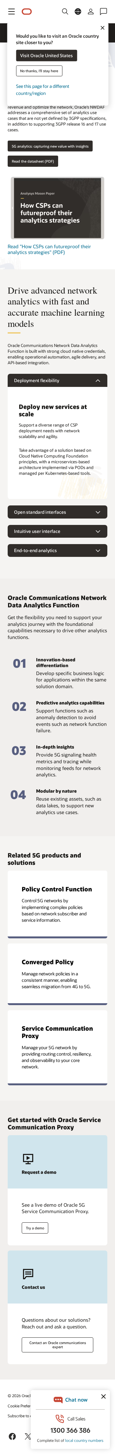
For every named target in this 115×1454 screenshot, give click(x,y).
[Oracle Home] (26, 11)
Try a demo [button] (35, 1228)
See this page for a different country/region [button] (42, 89)
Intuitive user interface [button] (37, 531)
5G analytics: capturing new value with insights (50, 146)
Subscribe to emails (24, 1415)
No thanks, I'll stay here (39, 70)
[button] (11, 11)
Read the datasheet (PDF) (33, 161)
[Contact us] (103, 11)
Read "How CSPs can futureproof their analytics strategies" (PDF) (49, 249)
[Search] (65, 11)
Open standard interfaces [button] (40, 512)
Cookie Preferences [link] (24, 1405)
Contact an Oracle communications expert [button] (57, 1344)
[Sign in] (91, 11)
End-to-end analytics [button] (35, 550)
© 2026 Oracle (20, 1395)
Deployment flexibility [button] (36, 380)
